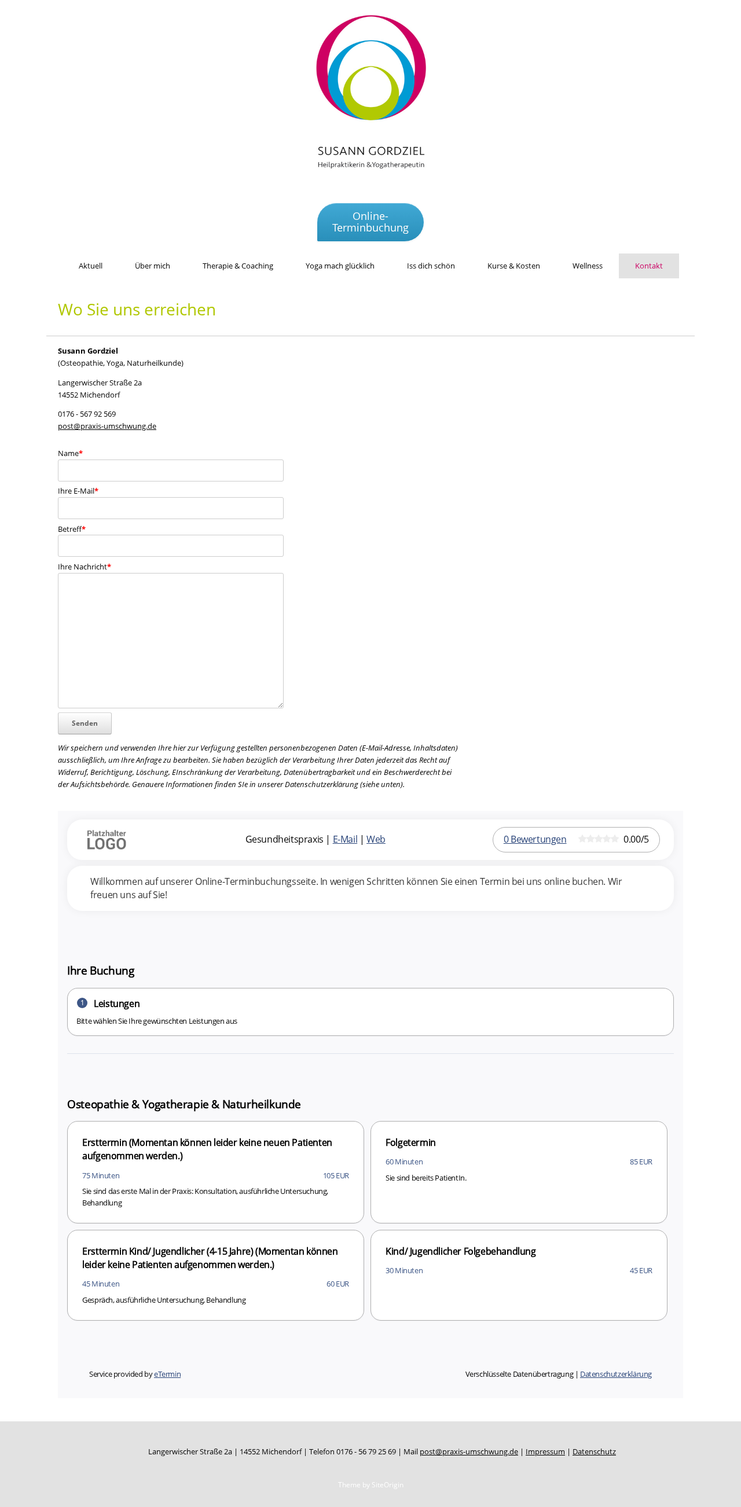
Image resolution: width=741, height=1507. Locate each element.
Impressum (545, 1451)
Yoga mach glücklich (340, 265)
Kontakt (649, 265)
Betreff (72, 529)
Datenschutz (594, 1451)
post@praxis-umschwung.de (107, 426)
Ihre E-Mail (78, 491)
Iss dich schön (431, 265)
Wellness (588, 265)
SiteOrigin (387, 1484)
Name (70, 453)
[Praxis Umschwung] (370, 98)
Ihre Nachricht (84, 566)
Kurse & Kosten (513, 265)
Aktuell (90, 265)
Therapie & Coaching (238, 265)
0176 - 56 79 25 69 (366, 1451)
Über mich (152, 265)
